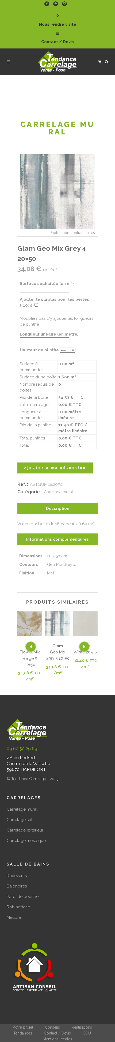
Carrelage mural (58, 492)
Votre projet (23, 1027)
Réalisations (82, 1027)
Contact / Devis (57, 1033)
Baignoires (17, 886)
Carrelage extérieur (25, 830)
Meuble (14, 917)
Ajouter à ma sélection (55, 468)
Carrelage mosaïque (26, 840)
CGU (87, 1033)
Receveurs (17, 875)
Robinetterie (18, 907)
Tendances (22, 1033)
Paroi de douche (23, 896)
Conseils (52, 1027)
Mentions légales (57, 1039)
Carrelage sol (19, 819)
